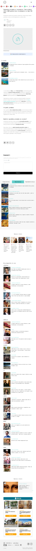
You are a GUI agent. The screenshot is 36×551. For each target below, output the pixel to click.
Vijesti (8, 6)
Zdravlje (27, 6)
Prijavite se (18, 173)
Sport (12, 6)
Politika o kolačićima (30, 548)
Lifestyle (22, 6)
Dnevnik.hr (3, 6)
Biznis (31, 6)
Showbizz (17, 6)
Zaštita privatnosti (25, 548)
